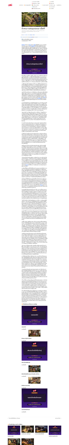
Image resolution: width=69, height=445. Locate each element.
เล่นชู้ (34, 31)
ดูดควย (25, 30)
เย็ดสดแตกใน (23, 31)
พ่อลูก (30, 34)
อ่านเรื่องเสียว (27, 30)
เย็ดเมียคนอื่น (31, 31)
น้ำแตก (28, 176)
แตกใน (36, 31)
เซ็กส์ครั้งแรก (31, 30)
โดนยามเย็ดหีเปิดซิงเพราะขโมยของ (14, 399)
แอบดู (35, 95)
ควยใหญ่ (23, 30)
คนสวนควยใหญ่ (57, 399)
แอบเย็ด (38, 31)
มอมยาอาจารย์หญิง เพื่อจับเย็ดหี (40, 415)
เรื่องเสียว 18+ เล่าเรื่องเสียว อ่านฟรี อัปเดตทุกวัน (34, 436)
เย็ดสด (43, 30)
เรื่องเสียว (23, 44)
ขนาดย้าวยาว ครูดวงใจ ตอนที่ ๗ (53, 417)
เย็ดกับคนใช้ (38, 30)
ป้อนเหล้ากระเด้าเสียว (11, 417)
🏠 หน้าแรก (23, 34)
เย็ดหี (29, 31)
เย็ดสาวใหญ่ (26, 31)
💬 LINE (28, 40)
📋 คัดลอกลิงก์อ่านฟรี (24, 40)
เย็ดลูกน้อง (41, 30)
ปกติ (30, 39)
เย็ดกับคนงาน (34, 30)
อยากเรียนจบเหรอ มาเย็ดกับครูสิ (26, 415)
